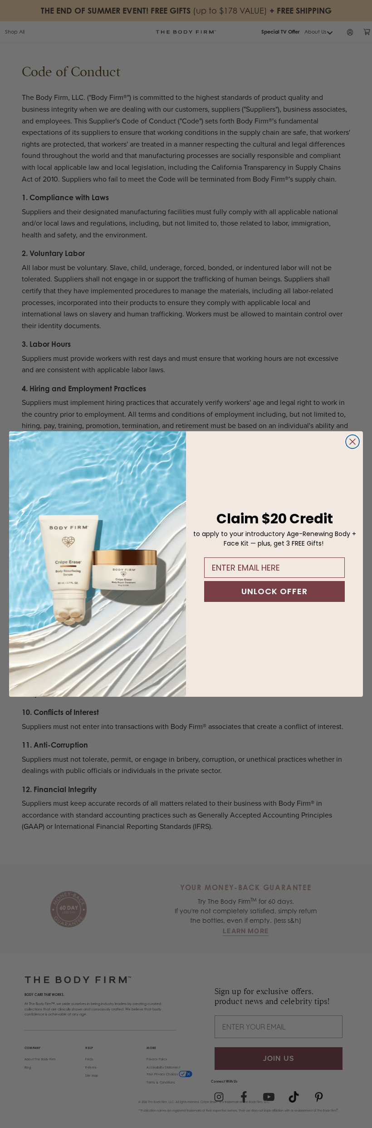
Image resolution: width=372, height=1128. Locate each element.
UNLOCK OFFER (274, 591)
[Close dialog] (352, 441)
